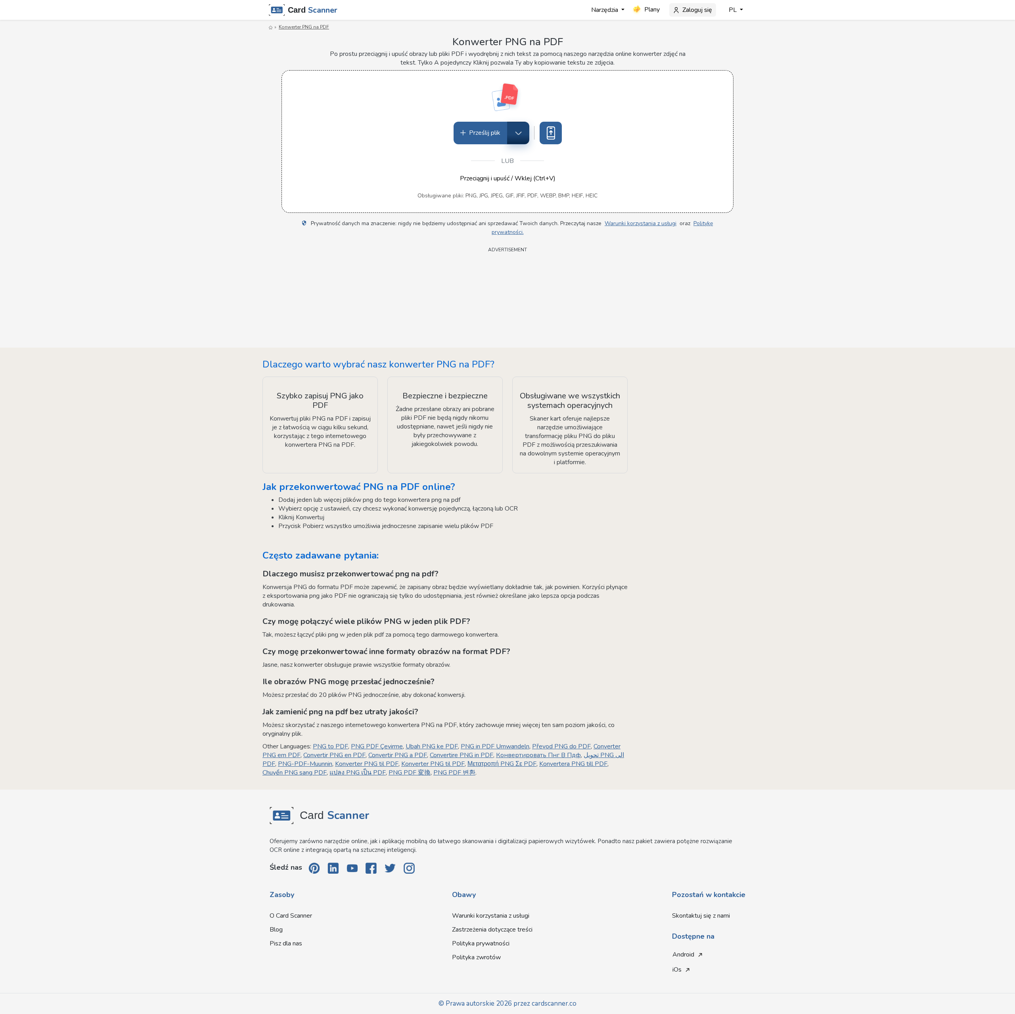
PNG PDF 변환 (454, 772)
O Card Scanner (291, 915)
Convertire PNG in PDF (461, 755)
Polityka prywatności (480, 943)
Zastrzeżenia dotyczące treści (492, 929)
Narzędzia (605, 10)
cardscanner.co (554, 1003)
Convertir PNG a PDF (397, 755)
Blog (276, 929)
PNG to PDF (330, 746)
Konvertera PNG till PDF (573, 764)
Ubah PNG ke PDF (432, 746)
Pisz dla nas (286, 943)
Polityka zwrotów (476, 957)
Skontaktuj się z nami (701, 915)
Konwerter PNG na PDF (304, 27)
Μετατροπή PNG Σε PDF (501, 764)
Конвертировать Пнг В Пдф (538, 755)
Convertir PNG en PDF (334, 755)
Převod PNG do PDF (561, 746)
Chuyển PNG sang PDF (294, 772)
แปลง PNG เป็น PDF (357, 772)
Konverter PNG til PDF (366, 764)
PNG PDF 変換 (410, 772)
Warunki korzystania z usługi (640, 223)
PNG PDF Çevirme (377, 746)
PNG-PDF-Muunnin (305, 764)
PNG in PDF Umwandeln (495, 746)
